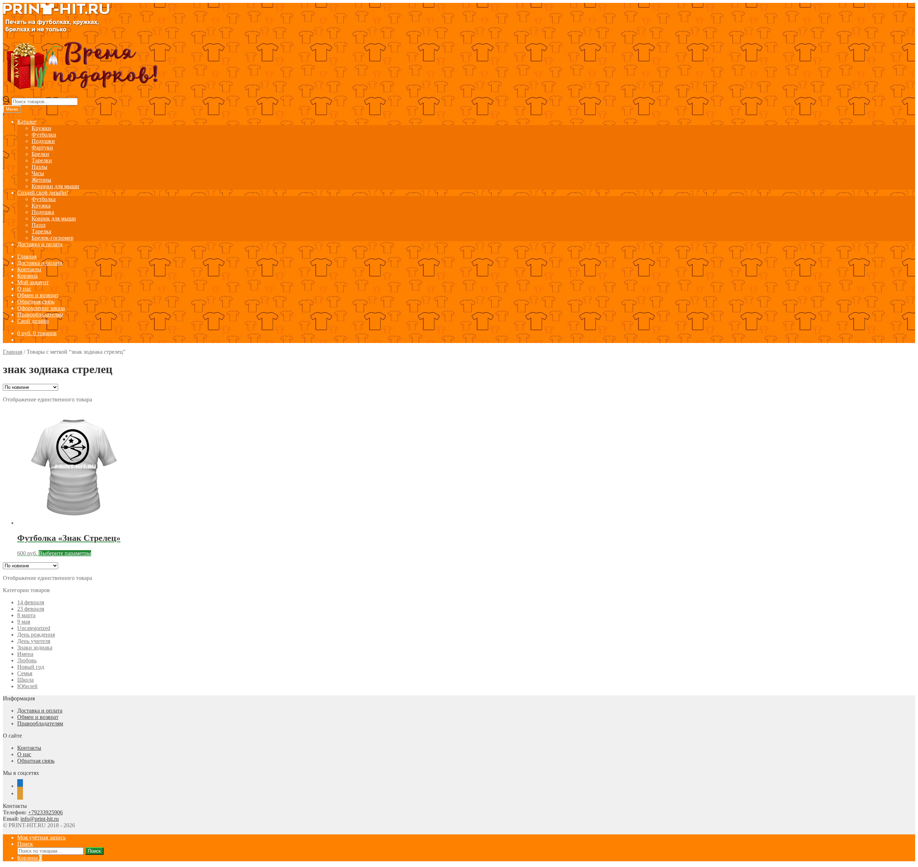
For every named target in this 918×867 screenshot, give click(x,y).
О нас (24, 289)
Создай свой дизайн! (42, 193)
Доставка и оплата (39, 244)
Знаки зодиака (34, 647)
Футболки (44, 135)
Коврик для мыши (54, 218)
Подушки (43, 141)
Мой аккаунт (33, 282)
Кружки (41, 128)
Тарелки (42, 160)
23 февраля (30, 609)
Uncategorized (33, 628)
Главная (27, 256)
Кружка (41, 206)
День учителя (33, 641)
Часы (38, 173)
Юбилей (27, 686)
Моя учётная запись (41, 837)
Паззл (39, 225)
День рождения (36, 635)
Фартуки (42, 147)
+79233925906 (45, 812)
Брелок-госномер (53, 238)
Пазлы (39, 167)
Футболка (44, 199)
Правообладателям (40, 314)
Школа (25, 680)
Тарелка (41, 231)
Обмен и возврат (37, 295)
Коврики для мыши (55, 186)
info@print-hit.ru (39, 819)
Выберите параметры (65, 553)
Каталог (27, 122)
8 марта (26, 615)
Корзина (27, 276)
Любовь (27, 660)
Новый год (30, 667)
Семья (24, 673)
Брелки (40, 154)
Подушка (43, 212)
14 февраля (30, 602)
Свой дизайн (33, 321)
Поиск (25, 844)
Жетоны (41, 180)
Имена (25, 654)
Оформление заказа (41, 308)
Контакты (29, 269)
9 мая (23, 622)
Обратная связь (36, 302)
